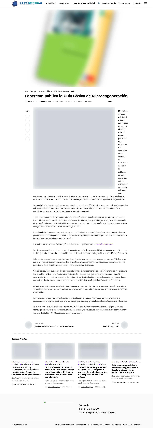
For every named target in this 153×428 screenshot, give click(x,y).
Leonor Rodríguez (20, 384)
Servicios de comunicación (99, 424)
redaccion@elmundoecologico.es (97, 412)
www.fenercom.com (104, 244)
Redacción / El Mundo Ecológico (40, 101)
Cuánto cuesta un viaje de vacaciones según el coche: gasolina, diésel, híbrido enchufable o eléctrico (125, 369)
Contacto (137, 424)
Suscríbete (116, 424)
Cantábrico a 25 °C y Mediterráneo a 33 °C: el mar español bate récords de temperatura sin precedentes (26, 371)
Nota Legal (127, 424)
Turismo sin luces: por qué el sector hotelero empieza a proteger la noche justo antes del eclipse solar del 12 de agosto (92, 372)
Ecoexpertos (81, 424)
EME (26, 91)
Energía (33, 91)
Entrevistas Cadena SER (64, 424)
